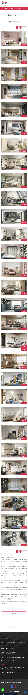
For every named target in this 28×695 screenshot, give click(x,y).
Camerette (21, 8)
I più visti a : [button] (14, 626)
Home (5, 8)
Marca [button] (14, 610)
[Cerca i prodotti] (14, 3)
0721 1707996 (9, 648)
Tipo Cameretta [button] (14, 623)
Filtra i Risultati (14, 21)
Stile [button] (14, 616)
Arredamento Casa (12, 8)
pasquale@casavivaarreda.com (17, 661)
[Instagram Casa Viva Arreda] (16, 687)
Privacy (2, 694)
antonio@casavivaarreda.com (16, 657)
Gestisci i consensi (14, 694)
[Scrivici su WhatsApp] (2, 689)
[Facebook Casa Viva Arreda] (12, 687)
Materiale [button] (14, 613)
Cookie (6, 694)
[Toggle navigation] (25, 3)
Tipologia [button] (14, 619)
